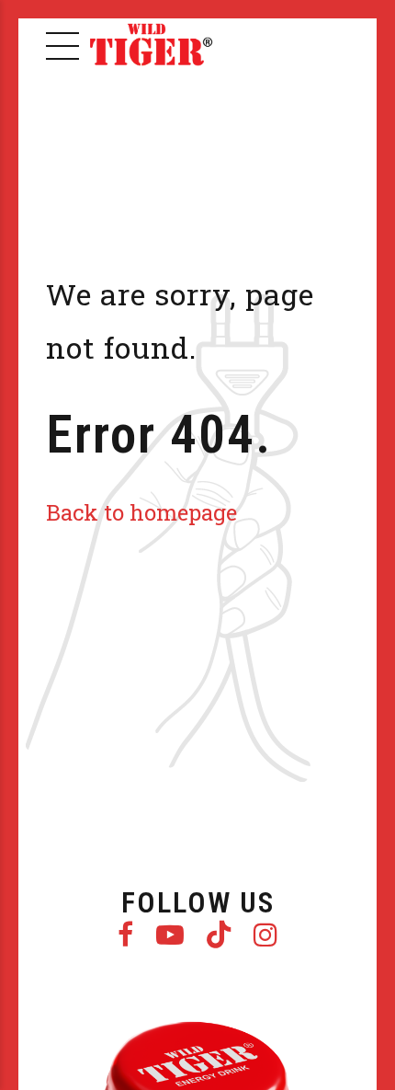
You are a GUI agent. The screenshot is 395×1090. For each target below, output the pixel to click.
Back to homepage (141, 512)
